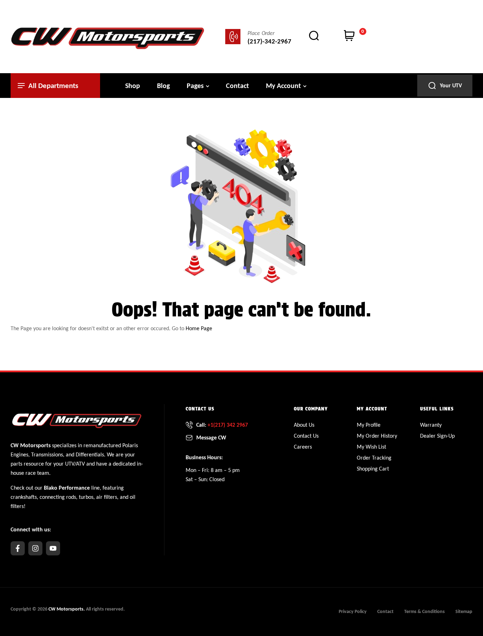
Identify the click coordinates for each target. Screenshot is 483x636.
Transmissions (47, 454)
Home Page (199, 328)
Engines (19, 454)
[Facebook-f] (18, 548)
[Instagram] (35, 548)
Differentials (90, 454)
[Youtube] (53, 548)
